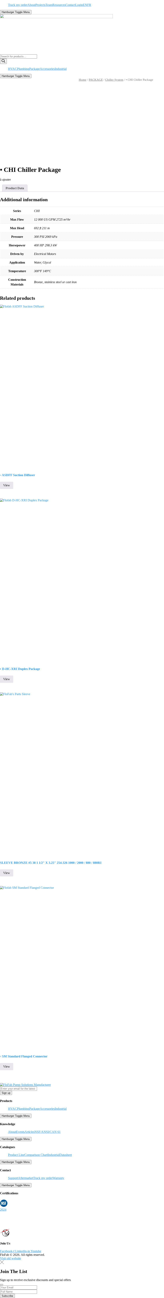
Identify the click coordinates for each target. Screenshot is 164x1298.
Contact (70, 5)
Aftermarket (25, 1178)
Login (79, 5)
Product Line (16, 1155)
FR (89, 5)
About (31, 5)
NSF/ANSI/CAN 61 (47, 1132)
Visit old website (10, 1258)
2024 (3, 1209)
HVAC (12, 69)
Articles (29, 1132)
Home (82, 79)
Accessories (47, 69)
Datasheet (65, 1155)
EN (85, 5)
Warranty (58, 1178)
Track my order (17, 5)
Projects (40, 5)
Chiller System (114, 79)
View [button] (6, 485)
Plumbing (23, 69)
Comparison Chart (36, 1155)
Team (48, 5)
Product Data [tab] (15, 188)
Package (34, 69)
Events (20, 1132)
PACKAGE (96, 79)
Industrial (61, 69)
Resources (58, 5)
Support (13, 1178)
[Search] (3, 61)
